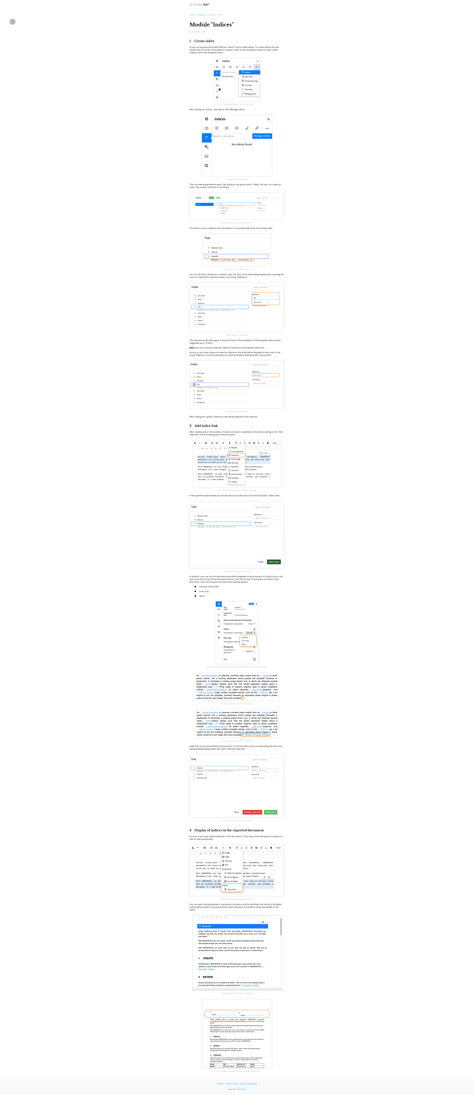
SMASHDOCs (241, 1089)
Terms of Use (232, 1083)
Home (192, 14)
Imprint (220, 1083)
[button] (12, 22)
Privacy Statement (248, 1083)
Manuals (202, 14)
